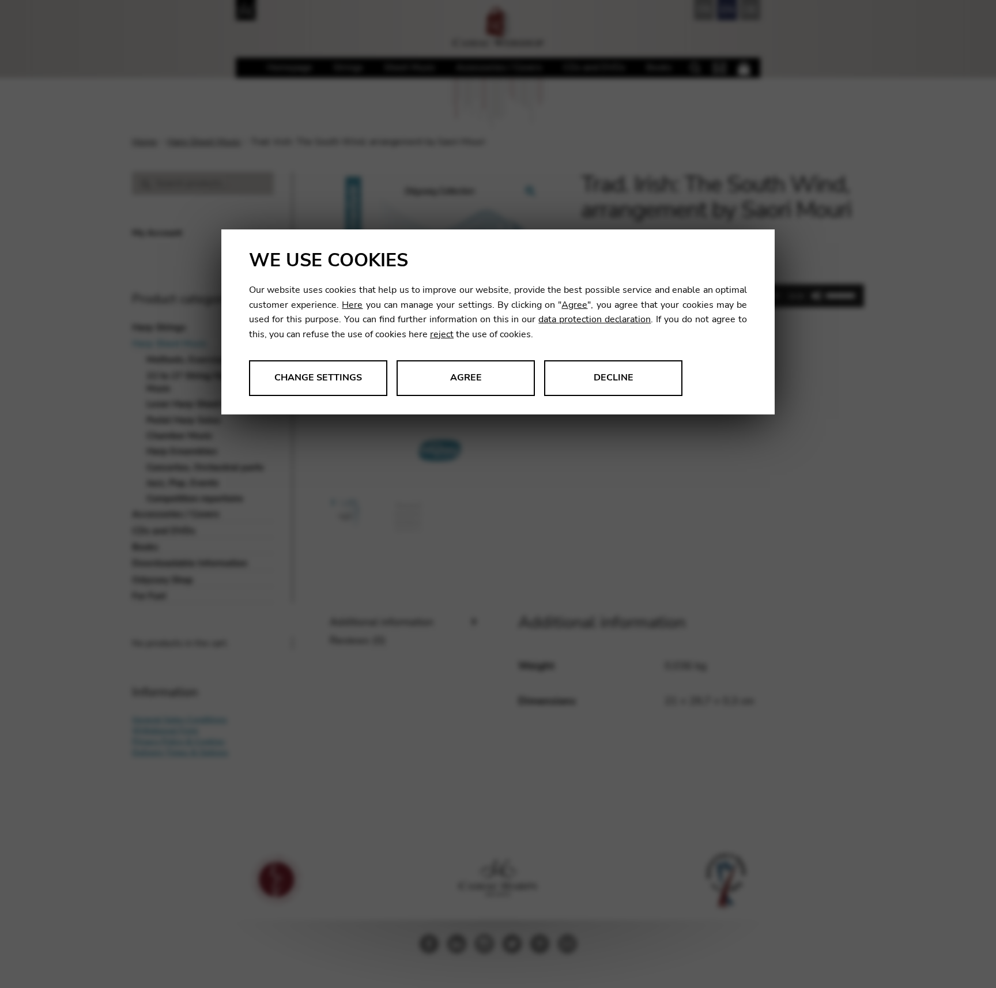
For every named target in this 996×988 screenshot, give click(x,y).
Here (352, 305)
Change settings (318, 377)
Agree (574, 305)
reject (442, 334)
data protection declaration (594, 319)
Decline (613, 377)
